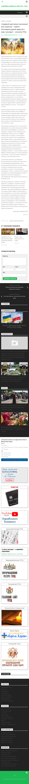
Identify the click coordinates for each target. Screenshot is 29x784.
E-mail (17, 266)
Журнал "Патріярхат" (6, 722)
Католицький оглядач (6, 711)
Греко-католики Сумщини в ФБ (8, 766)
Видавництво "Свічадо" (6, 740)
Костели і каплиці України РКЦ (8, 734)
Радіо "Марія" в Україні (6, 716)
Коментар (5, 256)
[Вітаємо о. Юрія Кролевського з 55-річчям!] (21, 231)
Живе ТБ (3, 720)
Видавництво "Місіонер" (7, 742)
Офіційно (8, 21)
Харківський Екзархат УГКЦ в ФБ (9, 750)
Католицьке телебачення (7, 718)
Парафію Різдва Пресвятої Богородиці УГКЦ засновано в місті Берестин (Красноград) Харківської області (13, 407)
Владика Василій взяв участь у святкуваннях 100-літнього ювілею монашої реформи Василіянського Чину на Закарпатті (13, 379)
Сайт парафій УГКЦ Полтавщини (8, 764)
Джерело (25, 214)
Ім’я (4, 266)
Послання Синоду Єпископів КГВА (16, 220)
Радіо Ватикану (4, 715)
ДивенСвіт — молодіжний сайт (8, 724)
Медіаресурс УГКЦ (5, 709)
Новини (3, 21)
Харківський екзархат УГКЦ (10, 35)
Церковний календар (6, 695)
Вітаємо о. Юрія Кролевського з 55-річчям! (19, 238)
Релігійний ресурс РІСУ (6, 732)
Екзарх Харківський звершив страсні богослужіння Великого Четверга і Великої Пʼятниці (13, 429)
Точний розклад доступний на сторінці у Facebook (15, 459)
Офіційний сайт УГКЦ (6, 687)
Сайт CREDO (4, 713)
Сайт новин (4, 689)
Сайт (4, 272)
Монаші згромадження (6, 697)
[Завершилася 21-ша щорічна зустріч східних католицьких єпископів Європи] (7, 231)
